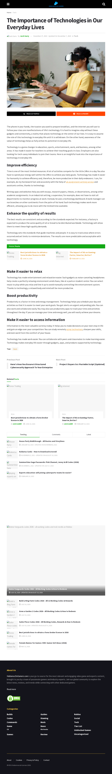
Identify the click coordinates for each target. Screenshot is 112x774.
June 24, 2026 (27, 259)
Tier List (78, 726)
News (43, 726)
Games (10, 734)
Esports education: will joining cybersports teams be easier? (45, 473)
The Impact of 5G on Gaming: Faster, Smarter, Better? (83, 253)
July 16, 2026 (25, 604)
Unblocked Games (82, 730)
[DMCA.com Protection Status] (13, 698)
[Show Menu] (8, 4)
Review (44, 734)
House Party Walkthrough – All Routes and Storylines (41, 441)
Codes (10, 718)
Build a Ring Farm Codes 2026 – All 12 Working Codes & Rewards (46, 601)
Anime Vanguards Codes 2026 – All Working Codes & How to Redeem (38, 589)
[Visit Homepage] (56, 4)
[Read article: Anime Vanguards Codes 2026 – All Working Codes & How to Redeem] (56, 560)
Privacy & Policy (33, 760)
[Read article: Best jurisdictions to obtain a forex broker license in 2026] (13, 255)
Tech (14, 12)
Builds (10, 714)
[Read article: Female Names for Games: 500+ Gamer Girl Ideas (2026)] (12, 646)
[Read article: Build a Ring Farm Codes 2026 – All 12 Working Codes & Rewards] (12, 603)
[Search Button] (103, 4)
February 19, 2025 (78, 259)
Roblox (77, 714)
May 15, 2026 (25, 647)
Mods (43, 722)
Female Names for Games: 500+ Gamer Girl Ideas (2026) (43, 643)
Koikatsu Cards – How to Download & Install (38, 452)
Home (9, 12)
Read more (11, 689)
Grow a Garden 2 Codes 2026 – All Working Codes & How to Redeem (47, 611)
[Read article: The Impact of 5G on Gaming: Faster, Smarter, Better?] (62, 255)
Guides (44, 714)
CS (8, 729)
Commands (12, 722)
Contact (46, 760)
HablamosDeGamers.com (17, 676)
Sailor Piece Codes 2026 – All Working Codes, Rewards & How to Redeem (49, 622)
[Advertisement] (56, 502)
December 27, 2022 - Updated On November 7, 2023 (52, 36)
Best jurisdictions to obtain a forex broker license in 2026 (33, 253)
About (9, 760)
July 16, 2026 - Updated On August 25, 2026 (27, 592)
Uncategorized (81, 734)
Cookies (19, 760)
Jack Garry (24, 36)
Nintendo (44, 729)
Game (9, 726)
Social (77, 718)
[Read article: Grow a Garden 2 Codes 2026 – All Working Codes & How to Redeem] (12, 614)
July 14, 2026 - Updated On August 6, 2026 (36, 625)
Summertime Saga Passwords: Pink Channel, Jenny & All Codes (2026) (49, 462)
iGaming (44, 718)
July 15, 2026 (25, 615)
